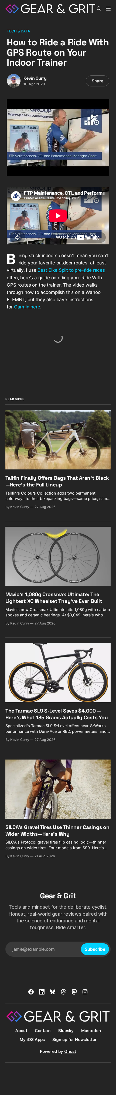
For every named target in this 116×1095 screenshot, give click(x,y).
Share (97, 80)
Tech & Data (18, 31)
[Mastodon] (74, 992)
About (21, 1030)
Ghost (70, 1051)
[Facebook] (31, 992)
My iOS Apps (32, 1039)
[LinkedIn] (42, 992)
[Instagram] (85, 992)
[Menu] (108, 8)
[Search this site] (99, 8)
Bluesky (66, 1030)
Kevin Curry (35, 78)
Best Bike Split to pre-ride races (71, 270)
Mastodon (91, 1030)
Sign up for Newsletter (74, 1039)
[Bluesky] (52, 992)
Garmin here (27, 307)
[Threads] (63, 992)
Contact (43, 1030)
